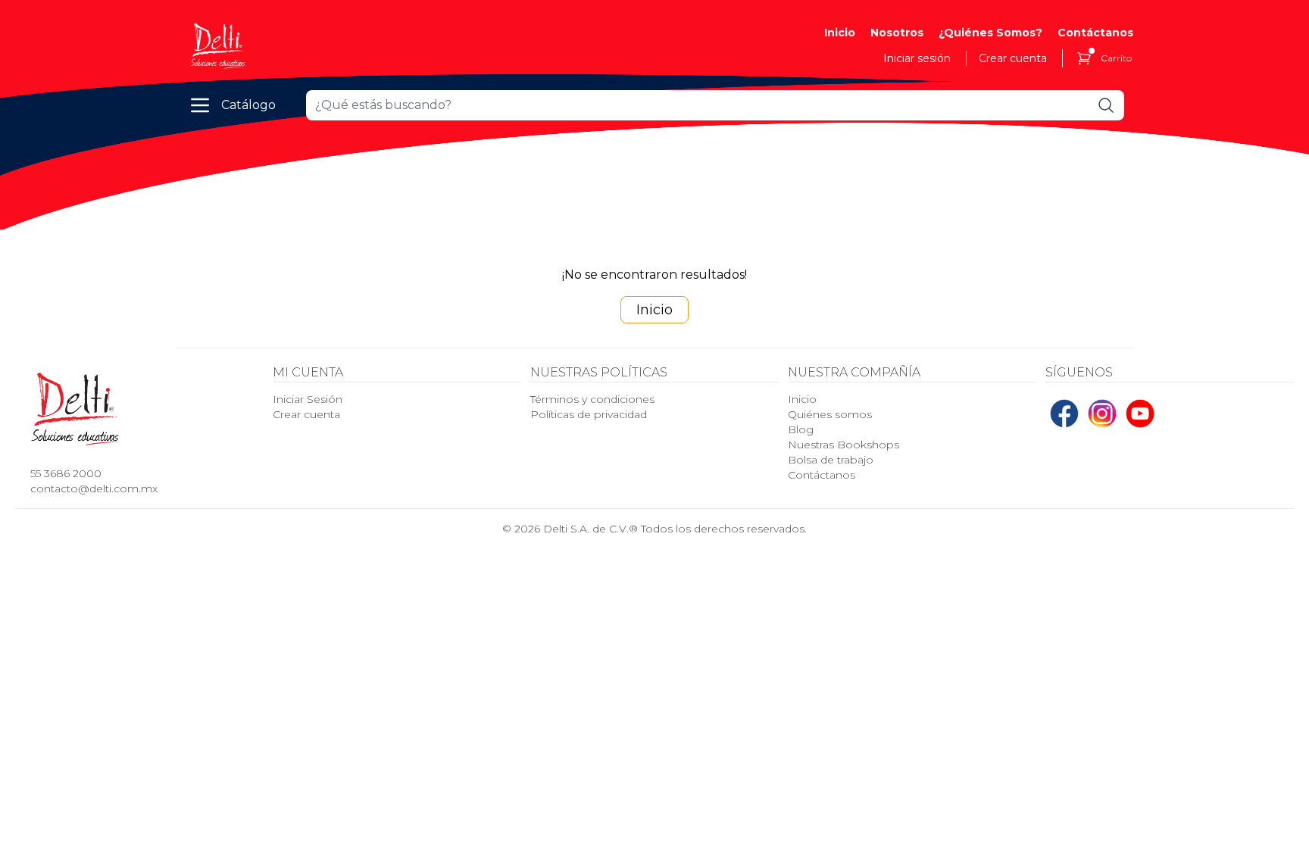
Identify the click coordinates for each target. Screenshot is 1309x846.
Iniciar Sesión (307, 399)
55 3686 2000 (66, 473)
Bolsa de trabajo (830, 460)
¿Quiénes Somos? (990, 32)
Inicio (839, 32)
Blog (801, 429)
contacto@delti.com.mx (94, 488)
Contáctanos (1095, 32)
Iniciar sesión (917, 58)
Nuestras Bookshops (843, 444)
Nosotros (896, 32)
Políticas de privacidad (588, 414)
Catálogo (248, 105)
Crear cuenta (1013, 58)
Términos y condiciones (592, 399)
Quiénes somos (830, 414)
